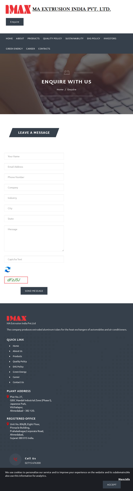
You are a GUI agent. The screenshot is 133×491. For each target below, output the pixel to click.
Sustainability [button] (74, 38)
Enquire (14, 22)
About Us (17, 350)
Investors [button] (110, 38)
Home (9, 38)
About (20, 38)
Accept (111, 485)
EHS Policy (93, 38)
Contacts (44, 48)
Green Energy (14, 48)
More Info (124, 479)
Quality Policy (52, 38)
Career (30, 48)
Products (34, 38)
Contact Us (18, 382)
